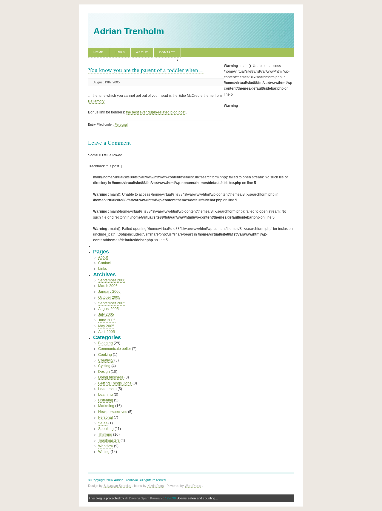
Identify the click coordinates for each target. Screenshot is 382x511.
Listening (105, 400)
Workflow (105, 446)
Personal (121, 124)
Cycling (104, 366)
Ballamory (96, 101)
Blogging (105, 343)
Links (120, 52)
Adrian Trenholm (128, 31)
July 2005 (106, 314)
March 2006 (108, 286)
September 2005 (111, 303)
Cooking (105, 355)
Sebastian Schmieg (117, 485)
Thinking (105, 434)
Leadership (107, 389)
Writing (104, 452)
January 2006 (109, 291)
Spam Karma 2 (151, 498)
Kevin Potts (155, 485)
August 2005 (108, 309)
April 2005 (106, 332)
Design (104, 372)
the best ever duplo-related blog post (155, 112)
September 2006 (111, 280)
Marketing (106, 406)
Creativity (105, 360)
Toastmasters (109, 440)
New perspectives (112, 412)
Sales (102, 423)
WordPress (193, 485)
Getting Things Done (115, 383)
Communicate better (114, 349)
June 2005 (106, 320)
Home (98, 52)
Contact (167, 52)
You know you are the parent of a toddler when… (146, 70)
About (142, 52)
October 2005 (109, 297)
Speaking (106, 429)
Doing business (111, 377)
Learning (105, 394)
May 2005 (106, 326)
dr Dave (131, 498)
